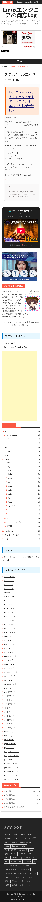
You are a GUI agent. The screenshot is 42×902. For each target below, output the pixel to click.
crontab (8, 838)
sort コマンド (9, 704)
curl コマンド (9, 596)
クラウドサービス (12, 535)
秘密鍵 (14, 885)
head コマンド (9, 636)
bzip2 (10, 474)
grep (10, 486)
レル (32, 197)
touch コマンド (10, 724)
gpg (8, 466)
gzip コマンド (9, 632)
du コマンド (8, 612)
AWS (6, 447)
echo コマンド (9, 616)
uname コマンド (10, 732)
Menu (22, 61)
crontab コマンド (11, 592)
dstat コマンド (10, 608)
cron (8, 462)
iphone (9, 439)
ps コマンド (8, 688)
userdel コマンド (10, 775)
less (9, 498)
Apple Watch (12, 435)
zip (9, 514)
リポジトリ (19, 877)
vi (9, 510)
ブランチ (32, 873)
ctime (7, 842)
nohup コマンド (10, 684)
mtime (13, 861)
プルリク (8, 877)
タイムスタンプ (11, 869)
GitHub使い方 (10, 850)
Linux (12, 187)
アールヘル (15, 197)
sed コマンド (9, 700)
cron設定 (32, 838)
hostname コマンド (12, 779)
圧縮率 (14, 881)
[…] (6, 179)
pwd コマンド (9, 692)
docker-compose (26, 842)
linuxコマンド (17, 858)
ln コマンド (8, 652)
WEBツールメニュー (16, 336)
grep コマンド (9, 628)
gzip (10, 490)
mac (8, 443)
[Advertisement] (19, 386)
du (9, 482)
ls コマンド (8, 660)
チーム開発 (25, 869)
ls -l (34, 858)
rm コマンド (9, 696)
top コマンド (9, 720)
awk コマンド (9, 576)
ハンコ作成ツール (11, 343)
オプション (14, 865)
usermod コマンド (11, 771)
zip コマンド (9, 747)
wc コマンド (9, 740)
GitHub (7, 455)
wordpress (9, 531)
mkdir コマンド (10, 664)
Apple (7, 431)
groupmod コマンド (12, 759)
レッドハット (25, 197)
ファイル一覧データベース (15, 873)
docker (14, 842)
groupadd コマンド (11, 751)
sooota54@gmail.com (11, 317)
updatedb (12, 506)
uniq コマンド (9, 736)
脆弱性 (9, 526)
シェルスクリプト (14, 522)
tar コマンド (9, 716)
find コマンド (9, 620)
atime (16, 834)
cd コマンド (8, 584)
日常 (7, 539)
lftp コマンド (9, 648)
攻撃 (7, 885)
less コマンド (9, 644)
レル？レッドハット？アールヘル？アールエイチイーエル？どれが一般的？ (21, 101)
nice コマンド (9, 676)
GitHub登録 (23, 850)
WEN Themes (27, 899)
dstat (10, 478)
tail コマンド (9, 712)
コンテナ (25, 865)
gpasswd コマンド (11, 767)
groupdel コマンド (11, 755)
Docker (7, 451)
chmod (23, 834)
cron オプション (20, 838)
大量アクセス (25, 881)
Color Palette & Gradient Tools (16, 347)
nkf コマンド (9, 680)
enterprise (14, 192)
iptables (22, 854)
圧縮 (7, 881)
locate (10, 502)
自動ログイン (25, 885)
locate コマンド (10, 656)
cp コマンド (8, 588)
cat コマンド (9, 580)
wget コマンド (10, 743)
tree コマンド (9, 728)
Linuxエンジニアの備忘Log (21, 12)
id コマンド (8, 640)
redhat (25, 192)
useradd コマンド (11, 763)
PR (20, 861)
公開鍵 (29, 877)
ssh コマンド (9, 708)
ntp (8, 518)
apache (8, 834)
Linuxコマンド (12, 470)
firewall (15, 846)
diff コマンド (9, 604)
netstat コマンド (11, 672)
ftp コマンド (9, 624)
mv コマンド (9, 668)
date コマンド (9, 600)
